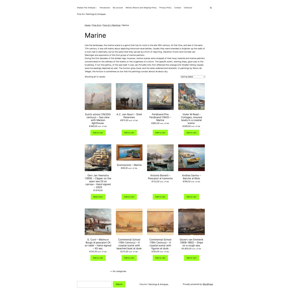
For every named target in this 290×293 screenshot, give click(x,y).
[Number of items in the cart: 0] (210, 7)
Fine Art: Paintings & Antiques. (91, 14)
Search (119, 284)
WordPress (208, 284)
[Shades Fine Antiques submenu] (96, 7)
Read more (98, 197)
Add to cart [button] (98, 132)
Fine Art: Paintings (111, 25)
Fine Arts (96, 25)
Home (87, 25)
